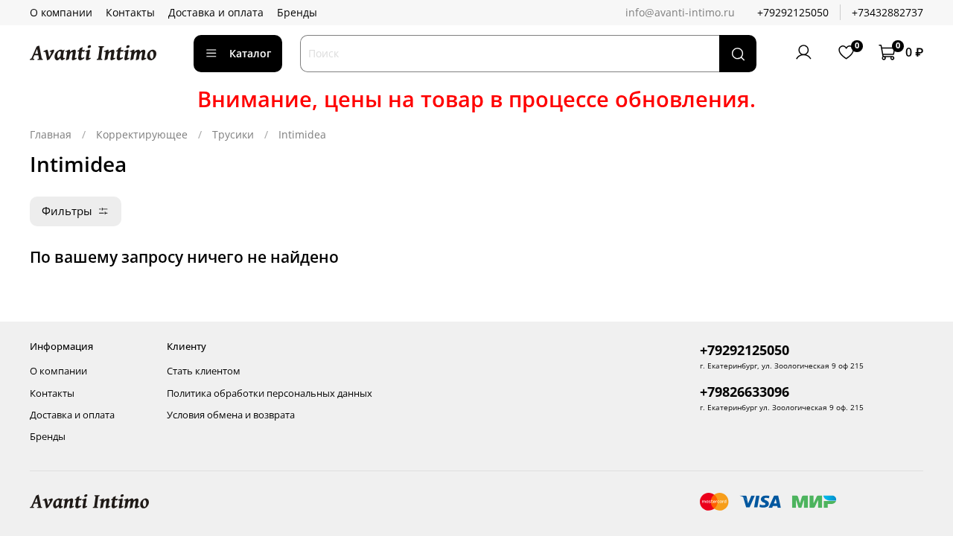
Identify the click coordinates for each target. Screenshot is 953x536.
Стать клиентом (203, 371)
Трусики (233, 134)
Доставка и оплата (216, 12)
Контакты (130, 12)
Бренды (297, 12)
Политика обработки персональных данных (269, 393)
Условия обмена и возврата (231, 415)
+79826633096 (744, 392)
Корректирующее (142, 134)
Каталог (250, 53)
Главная (50, 134)
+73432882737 (887, 12)
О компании (61, 12)
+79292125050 (793, 12)
